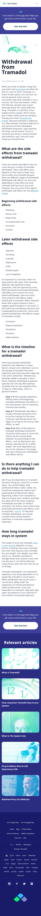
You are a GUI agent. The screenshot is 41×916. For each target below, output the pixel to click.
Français (19, 860)
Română (6, 871)
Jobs (24, 838)
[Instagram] (9, 884)
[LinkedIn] (32, 884)
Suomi (13, 860)
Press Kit (18, 838)
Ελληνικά (34, 860)
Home (12, 829)
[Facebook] (17, 884)
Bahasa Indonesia (23, 864)
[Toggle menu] (36, 3)
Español (21, 871)
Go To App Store (13, 822)
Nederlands (32, 855)
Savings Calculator (20, 849)
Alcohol (18, 845)
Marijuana (27, 845)
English (6, 860)
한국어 (11, 868)
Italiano (33, 864)
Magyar (13, 864)
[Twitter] (24, 884)
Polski (28, 868)
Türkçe (35, 871)
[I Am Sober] (10, 3)
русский (14, 871)
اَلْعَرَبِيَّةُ (11, 855)
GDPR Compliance (27, 833)
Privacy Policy (26, 829)
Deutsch (26, 860)
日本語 (5, 868)
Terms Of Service (13, 833)
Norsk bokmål (19, 868)
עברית (7, 864)
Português (35, 868)
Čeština (18, 855)
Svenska (28, 871)
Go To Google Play (27, 822)
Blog (17, 829)
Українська (20, 875)
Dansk (24, 855)
